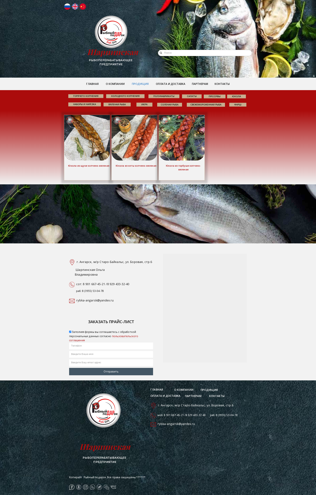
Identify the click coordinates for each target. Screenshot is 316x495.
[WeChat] (106, 487)
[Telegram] (99, 487)
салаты (192, 96)
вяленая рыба (117, 104)
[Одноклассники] (78, 487)
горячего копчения (85, 96)
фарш (237, 104)
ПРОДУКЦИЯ (140, 84)
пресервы (215, 96)
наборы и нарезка (84, 104)
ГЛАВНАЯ (92, 84)
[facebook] (71, 487)
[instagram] (85, 487)
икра (144, 104)
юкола (236, 96)
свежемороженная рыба (205, 104)
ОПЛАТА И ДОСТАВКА (170, 84)
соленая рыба (169, 104)
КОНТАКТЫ (222, 84)
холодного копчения (125, 96)
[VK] (113, 487)
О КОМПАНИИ (115, 84)
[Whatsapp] (92, 487)
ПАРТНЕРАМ (200, 84)
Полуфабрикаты (163, 96)
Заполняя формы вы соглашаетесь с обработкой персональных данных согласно (103, 336)
